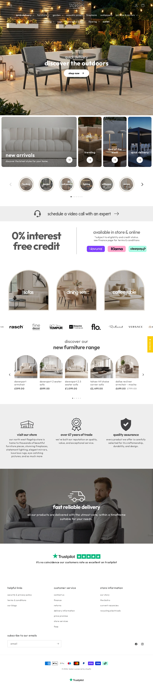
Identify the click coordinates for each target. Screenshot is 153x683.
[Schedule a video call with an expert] (76, 213)
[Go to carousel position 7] (81, 196)
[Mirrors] (126, 184)
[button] (10, 5)
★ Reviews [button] (150, 344)
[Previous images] (10, 184)
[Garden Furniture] (46, 184)
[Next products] (143, 375)
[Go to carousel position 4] (76, 196)
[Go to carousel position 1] (71, 196)
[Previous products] (10, 375)
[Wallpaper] (106, 184)
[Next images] (142, 184)
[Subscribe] (58, 643)
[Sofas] (28, 290)
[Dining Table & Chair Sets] (76, 290)
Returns (57, 605)
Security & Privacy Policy (19, 594)
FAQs (56, 626)
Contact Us (59, 594)
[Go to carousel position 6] (80, 196)
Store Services (61, 621)
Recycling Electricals (110, 610)
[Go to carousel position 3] (74, 196)
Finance (58, 600)
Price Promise (61, 616)
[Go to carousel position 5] (78, 196)
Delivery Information (64, 610)
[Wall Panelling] (66, 184)
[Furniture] (26, 184)
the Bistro (105, 600)
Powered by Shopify (83, 669)
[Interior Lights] (86, 184)
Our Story (104, 594)
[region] (76, 184)
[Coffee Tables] (124, 290)
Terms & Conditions (16, 600)
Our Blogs (12, 605)
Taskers (72, 669)
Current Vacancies (109, 605)
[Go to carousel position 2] (72, 196)
